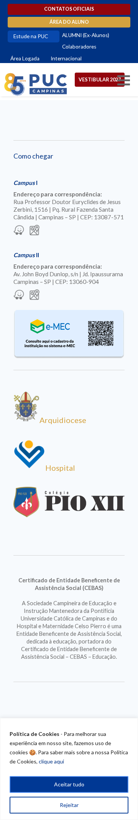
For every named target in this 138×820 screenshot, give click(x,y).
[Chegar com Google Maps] (34, 231)
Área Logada (24, 58)
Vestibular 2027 (100, 79)
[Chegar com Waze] (18, 231)
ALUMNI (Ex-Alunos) (85, 35)
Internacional (66, 58)
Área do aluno (69, 22)
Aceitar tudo (69, 784)
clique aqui (51, 761)
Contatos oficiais (69, 9)
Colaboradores (79, 47)
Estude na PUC (30, 36)
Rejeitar (69, 805)
